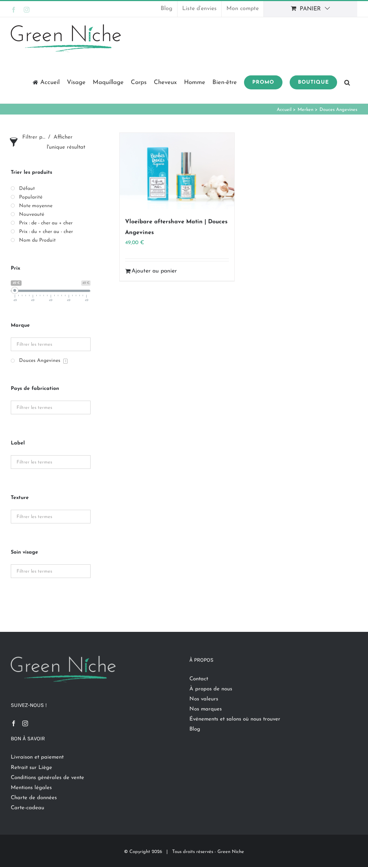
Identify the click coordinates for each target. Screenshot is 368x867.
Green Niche (230, 851)
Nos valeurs (203, 699)
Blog (194, 729)
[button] (347, 81)
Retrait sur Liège (31, 767)
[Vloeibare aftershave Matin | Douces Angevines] (177, 171)
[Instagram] (25, 723)
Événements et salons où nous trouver (234, 719)
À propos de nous (210, 689)
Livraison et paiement (37, 757)
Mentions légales (31, 788)
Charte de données (34, 798)
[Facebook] (14, 723)
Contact (198, 679)
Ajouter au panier (154, 271)
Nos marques (205, 709)
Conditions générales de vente (47, 777)
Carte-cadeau (27, 808)
